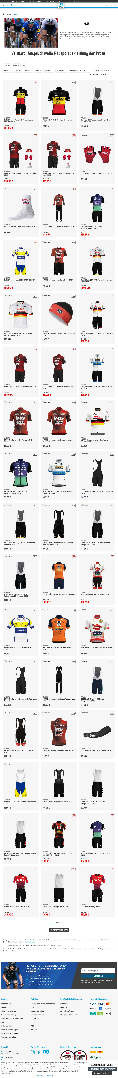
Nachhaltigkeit (60, 71)
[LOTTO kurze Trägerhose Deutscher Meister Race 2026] (59, 524)
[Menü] (3, 5)
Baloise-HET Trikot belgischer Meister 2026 (58, 121)
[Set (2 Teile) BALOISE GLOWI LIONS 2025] (97, 834)
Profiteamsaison (74, 71)
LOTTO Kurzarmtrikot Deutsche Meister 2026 (94, 441)
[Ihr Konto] (107, 5)
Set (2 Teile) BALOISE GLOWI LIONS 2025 (95, 854)
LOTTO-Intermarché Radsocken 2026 (19, 227)
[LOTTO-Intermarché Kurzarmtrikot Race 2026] (59, 421)
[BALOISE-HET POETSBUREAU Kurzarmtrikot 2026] (20, 472)
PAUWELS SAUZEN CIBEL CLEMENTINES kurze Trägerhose (20, 854)
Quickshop (59, 105)
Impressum (35, 1022)
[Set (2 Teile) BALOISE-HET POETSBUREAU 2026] (97, 208)
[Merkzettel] (111, 5)
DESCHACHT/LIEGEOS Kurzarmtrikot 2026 (58, 649)
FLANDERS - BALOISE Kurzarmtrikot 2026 (19, 649)
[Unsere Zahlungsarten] (103, 1009)
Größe (37, 71)
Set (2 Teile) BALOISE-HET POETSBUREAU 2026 (91, 228)
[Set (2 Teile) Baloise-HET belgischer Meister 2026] (20, 101)
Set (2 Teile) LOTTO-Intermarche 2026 (58, 227)
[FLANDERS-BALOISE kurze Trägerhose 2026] (20, 783)
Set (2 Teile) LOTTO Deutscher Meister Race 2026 (97, 281)
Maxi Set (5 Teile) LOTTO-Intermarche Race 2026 (59, 174)
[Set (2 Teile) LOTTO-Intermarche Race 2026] (59, 368)
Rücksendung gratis (74, 1)
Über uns (34, 1007)
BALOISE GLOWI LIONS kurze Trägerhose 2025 (93, 803)
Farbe (16, 71)
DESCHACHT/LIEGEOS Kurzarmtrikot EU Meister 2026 (58, 492)
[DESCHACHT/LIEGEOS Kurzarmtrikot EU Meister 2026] (59, 472)
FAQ (2, 1022)
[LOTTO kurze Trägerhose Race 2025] (59, 783)
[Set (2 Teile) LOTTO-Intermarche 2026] (59, 208)
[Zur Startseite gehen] (61, 5)
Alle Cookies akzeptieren (102, 1073)
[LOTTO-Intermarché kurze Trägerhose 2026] (97, 472)
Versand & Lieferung (8, 1011)
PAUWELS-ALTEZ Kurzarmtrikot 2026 (96, 648)
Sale (24, 65)
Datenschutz (35, 1018)
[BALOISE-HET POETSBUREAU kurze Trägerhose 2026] (97, 524)
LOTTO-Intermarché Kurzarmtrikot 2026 (19, 441)
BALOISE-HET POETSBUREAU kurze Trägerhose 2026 (95, 544)
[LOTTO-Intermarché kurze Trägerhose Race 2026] (20, 680)
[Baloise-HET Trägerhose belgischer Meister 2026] (97, 101)
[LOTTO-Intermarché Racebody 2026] (59, 261)
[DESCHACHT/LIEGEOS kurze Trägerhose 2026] (97, 680)
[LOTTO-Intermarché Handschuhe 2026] (97, 154)
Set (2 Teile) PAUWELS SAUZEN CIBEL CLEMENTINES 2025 (58, 854)
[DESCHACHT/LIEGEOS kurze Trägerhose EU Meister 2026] (20, 575)
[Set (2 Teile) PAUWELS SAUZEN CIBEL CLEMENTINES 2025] (59, 834)
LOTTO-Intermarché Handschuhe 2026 (97, 173)
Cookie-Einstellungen (38, 1011)
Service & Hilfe (6, 1004)
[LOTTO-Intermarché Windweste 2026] (59, 731)
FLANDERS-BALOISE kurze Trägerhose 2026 (20, 803)
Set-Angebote (16, 65)
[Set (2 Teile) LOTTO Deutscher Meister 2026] (97, 314)
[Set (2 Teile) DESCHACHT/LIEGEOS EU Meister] (97, 368)
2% (31, 1)
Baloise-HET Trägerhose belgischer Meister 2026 (95, 121)
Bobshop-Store (6, 1026)
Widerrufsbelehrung (8, 1015)
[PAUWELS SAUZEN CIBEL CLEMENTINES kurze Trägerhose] (20, 834)
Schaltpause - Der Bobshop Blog (43, 1004)
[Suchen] (7, 5)
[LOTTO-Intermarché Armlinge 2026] (97, 731)
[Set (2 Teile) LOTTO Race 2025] (20, 888)
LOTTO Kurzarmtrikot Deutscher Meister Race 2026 (18, 334)
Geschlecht (27, 71)
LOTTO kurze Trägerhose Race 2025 (57, 802)
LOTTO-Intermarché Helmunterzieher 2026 (59, 334)
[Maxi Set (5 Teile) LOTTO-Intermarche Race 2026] (59, 154)
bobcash (63, 1004)
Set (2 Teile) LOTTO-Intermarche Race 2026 (59, 388)
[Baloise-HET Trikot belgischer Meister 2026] (59, 101)
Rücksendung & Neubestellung (12, 1018)
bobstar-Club (65, 1007)
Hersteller (6, 71)
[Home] (3, 14)
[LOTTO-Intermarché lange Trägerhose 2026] (59, 680)
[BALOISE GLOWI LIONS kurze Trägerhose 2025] (97, 783)
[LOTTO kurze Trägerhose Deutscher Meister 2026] (20, 524)
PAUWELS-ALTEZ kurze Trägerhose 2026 (18, 751)
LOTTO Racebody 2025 (90, 907)
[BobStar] (11, 5)
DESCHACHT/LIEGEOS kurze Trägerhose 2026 (92, 700)
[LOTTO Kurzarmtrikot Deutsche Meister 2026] (97, 421)
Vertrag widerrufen (8, 1037)
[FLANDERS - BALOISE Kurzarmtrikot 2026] (20, 629)
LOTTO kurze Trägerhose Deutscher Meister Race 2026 (58, 544)
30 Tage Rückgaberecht (68, 1015)
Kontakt (4, 1007)
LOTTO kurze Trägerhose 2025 (55, 907)
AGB (32, 1026)
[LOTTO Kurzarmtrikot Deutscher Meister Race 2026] (20, 314)
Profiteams (7, 65)
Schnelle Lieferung (19, 1)
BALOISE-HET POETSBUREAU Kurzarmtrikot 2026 (16, 492)
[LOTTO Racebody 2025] (97, 888)
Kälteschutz (48, 71)
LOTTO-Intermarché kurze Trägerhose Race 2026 (20, 700)
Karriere (34, 1030)
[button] (104, 70)
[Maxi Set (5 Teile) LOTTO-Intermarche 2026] (20, 154)
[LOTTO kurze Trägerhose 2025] (59, 888)
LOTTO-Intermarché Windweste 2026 (58, 750)
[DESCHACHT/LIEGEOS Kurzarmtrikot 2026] (59, 629)
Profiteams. (31, 942)
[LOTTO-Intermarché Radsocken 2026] (20, 208)
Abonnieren (98, 976)
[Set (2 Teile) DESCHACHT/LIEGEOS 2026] (59, 575)
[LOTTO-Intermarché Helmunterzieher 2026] (59, 314)
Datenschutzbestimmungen (96, 980)
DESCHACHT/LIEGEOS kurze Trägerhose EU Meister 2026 (16, 595)
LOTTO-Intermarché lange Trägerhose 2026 (59, 700)
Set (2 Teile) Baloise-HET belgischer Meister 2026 (19, 121)
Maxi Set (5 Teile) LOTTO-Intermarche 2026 (20, 174)
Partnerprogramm (37, 1015)
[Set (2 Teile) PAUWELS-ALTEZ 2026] (97, 575)
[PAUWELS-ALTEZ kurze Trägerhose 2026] (20, 731)
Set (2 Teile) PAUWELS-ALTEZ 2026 (95, 594)
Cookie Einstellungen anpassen (102, 1065)
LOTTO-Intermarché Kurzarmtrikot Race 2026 (57, 441)
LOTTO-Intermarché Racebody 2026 (58, 280)
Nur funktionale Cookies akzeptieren (102, 1069)
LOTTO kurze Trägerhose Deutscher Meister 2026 (19, 544)
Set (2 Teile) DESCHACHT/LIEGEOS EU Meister (96, 388)
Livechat (8, 1051)
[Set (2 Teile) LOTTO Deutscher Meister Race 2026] (97, 261)
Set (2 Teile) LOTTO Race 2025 (16, 907)
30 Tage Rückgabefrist (54, 1)
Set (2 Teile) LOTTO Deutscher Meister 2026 (97, 334)
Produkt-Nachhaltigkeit (10, 1030)
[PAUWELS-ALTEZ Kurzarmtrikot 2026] (97, 629)
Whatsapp (8, 1057)
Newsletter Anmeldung (9, 1033)
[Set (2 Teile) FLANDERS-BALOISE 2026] (20, 261)
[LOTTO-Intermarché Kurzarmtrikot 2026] (20, 421)
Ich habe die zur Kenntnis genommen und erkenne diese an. (96, 981)
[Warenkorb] (115, 5)
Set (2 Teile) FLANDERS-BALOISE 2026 (19, 280)
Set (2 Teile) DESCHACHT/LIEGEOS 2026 (59, 594)
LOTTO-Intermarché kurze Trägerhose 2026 (97, 492)
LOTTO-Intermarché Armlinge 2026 (96, 750)
